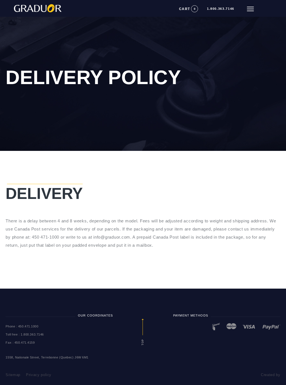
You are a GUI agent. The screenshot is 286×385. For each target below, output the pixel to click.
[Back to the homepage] (30, 6)
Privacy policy (38, 375)
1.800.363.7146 (220, 8)
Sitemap (13, 375)
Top (143, 341)
